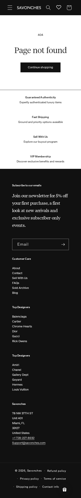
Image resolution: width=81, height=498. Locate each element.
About (16, 268)
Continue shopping (40, 67)
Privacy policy (29, 478)
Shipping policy (27, 486)
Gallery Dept (20, 375)
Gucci (16, 336)
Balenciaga (19, 316)
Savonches (34, 470)
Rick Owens (19, 341)
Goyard (17, 380)
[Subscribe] (63, 244)
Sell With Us (19, 278)
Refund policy (56, 470)
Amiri (15, 365)
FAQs (15, 283)
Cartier (16, 321)
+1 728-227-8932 (23, 438)
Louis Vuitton (20, 389)
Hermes (17, 384)
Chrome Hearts (22, 326)
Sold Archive (20, 288)
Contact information (56, 486)
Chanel (16, 370)
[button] (9, 7)
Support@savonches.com (28, 443)
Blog (15, 293)
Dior (15, 331)
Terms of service (55, 478)
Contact (17, 273)
